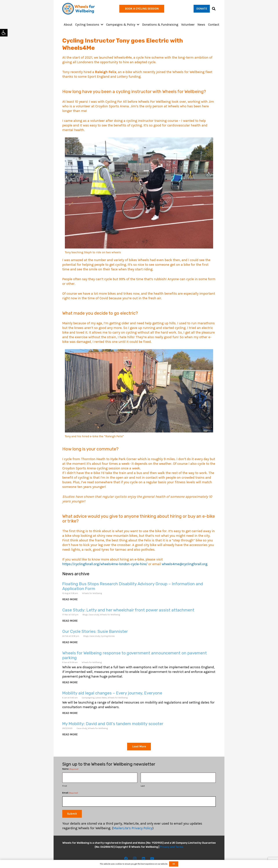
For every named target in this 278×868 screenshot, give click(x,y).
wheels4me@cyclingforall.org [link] (184, 564)
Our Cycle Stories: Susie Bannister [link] (95, 631)
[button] (102, 24)
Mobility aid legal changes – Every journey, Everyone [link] (112, 693)
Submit (72, 813)
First (64, 786)
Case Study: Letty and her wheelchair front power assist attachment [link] (128, 609)
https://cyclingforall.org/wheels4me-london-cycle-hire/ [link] (104, 564)
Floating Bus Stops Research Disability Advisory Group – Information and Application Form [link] (132, 586)
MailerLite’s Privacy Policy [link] (132, 828)
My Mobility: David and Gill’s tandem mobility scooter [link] (112, 723)
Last (143, 786)
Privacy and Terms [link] (171, 846)
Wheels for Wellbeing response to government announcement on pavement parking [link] (134, 655)
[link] (4, 32)
